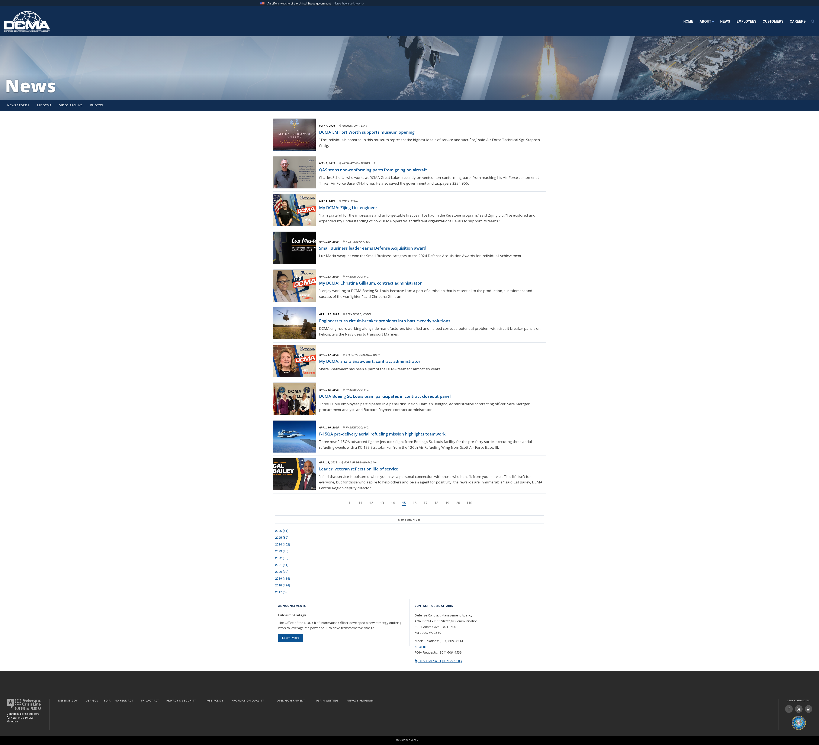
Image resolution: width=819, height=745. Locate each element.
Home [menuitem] (688, 21)
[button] (349, 3)
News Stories (18, 105)
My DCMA (44, 105)
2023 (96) (281, 551)
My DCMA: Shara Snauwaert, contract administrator (369, 361)
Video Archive (71, 105)
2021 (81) (281, 565)
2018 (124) (282, 585)
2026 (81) (281, 530)
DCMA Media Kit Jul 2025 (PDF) (440, 661)
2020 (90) (281, 571)
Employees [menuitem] (746, 21)
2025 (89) (281, 537)
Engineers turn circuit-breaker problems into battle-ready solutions (384, 321)
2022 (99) (281, 558)
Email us (421, 646)
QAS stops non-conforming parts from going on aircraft (373, 170)
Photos (96, 105)
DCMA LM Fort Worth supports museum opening (367, 132)
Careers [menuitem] (798, 21)
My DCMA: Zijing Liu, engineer (348, 207)
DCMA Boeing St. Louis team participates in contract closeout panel (385, 396)
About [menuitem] (705, 21)
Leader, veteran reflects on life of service (358, 469)
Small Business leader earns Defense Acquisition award (372, 248)
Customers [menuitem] (773, 21)
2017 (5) (281, 592)
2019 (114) (282, 578)
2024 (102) (282, 544)
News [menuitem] (725, 21)
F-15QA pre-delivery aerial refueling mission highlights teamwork (382, 434)
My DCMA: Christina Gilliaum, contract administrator (370, 283)
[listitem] (789, 709)
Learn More (290, 638)
